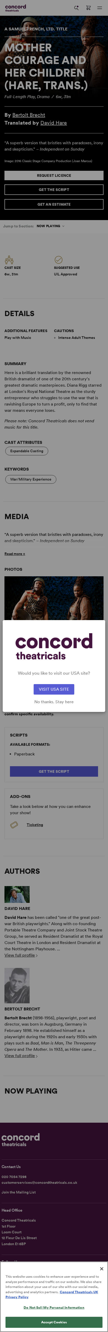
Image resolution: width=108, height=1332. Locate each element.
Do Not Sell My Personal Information (54, 1307)
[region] (54, 1296)
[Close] (101, 1269)
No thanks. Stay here (54, 702)
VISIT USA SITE (54, 689)
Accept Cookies (54, 1322)
